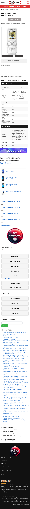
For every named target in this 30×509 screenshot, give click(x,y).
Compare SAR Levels (6, 470)
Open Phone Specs (14, 19)
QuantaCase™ (18, 76)
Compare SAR (15, 303)
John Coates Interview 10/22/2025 (10, 207)
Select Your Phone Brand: (7, 247)
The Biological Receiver (9, 339)
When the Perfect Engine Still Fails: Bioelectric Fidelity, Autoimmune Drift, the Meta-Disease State (15, 373)
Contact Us (15, 313)
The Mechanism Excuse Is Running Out (13, 381)
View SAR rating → (11, 171)
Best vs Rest (15, 266)
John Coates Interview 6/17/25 (9, 213)
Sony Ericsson (6, 163)
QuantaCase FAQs (6, 225)
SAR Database (15, 308)
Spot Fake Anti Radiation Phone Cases (18, 6)
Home (2, 9)
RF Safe (11, 497)
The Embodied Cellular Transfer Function (13, 379)
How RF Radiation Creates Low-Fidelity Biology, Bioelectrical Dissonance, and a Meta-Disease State (15, 394)
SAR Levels (4, 76)
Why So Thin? (15, 276)
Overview (11, 76)
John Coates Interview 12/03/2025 (10, 201)
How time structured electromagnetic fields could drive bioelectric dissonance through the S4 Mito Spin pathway (15, 352)
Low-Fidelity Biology (8, 344)
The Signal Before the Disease (11, 366)
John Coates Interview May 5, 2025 (10, 219)
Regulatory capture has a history (11, 400)
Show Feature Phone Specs (11, 60)
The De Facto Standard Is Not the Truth (13, 418)
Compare (19, 56)
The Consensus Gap (8, 336)
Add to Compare (8, 56)
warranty (14, 436)
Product (6, 9)
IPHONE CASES (15, 283)
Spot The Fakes (15, 261)
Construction (15, 271)
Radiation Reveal (15, 298)
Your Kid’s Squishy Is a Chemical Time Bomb (14, 348)
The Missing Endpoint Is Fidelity (11, 337)
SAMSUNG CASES (15, 287)
